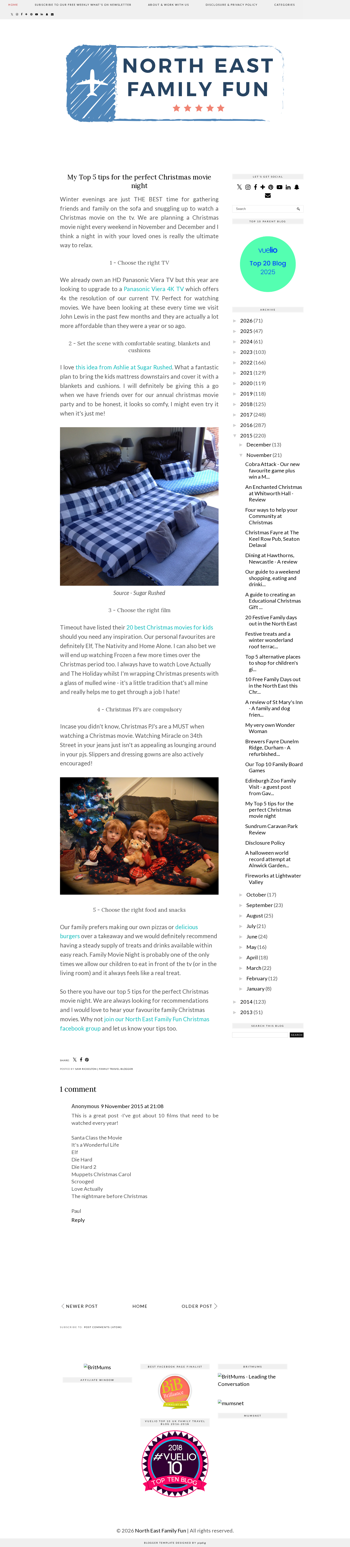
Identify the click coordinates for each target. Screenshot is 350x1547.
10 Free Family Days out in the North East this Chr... (273, 685)
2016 (246, 425)
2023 (246, 352)
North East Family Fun (161, 1530)
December (258, 444)
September (259, 905)
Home (13, 4)
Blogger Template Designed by (175, 1542)
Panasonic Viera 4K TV (153, 288)
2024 (246, 341)
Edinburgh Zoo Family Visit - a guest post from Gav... (270, 786)
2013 (246, 1012)
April (252, 957)
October (256, 894)
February (256, 978)
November (259, 455)
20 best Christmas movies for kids (169, 627)
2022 (246, 362)
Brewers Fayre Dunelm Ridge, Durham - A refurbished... (272, 747)
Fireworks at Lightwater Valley (273, 878)
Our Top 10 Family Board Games (274, 767)
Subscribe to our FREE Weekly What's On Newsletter (83, 4)
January (255, 988)
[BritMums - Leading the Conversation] (252, 1384)
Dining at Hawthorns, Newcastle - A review (271, 558)
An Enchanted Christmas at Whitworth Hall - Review (273, 493)
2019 (246, 393)
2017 (246, 414)
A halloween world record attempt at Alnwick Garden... (268, 858)
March (253, 968)
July (251, 926)
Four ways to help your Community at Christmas (271, 516)
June (251, 936)
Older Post (197, 1306)
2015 (246, 435)
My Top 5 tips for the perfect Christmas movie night (269, 809)
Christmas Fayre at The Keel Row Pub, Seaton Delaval (272, 538)
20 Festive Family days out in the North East (271, 620)
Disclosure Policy (265, 842)
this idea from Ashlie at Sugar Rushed (123, 367)
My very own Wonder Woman (270, 728)
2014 (246, 1001)
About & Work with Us (168, 4)
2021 (246, 372)
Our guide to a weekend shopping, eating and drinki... (272, 577)
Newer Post (82, 1306)
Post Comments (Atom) (103, 1327)
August (254, 915)
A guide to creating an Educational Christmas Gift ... (273, 600)
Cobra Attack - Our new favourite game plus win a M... (272, 470)
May (251, 947)
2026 (246, 320)
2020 (246, 383)
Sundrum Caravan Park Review (271, 829)
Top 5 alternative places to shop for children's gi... (272, 662)
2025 (246, 331)
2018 (246, 404)
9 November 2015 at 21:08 (132, 1106)
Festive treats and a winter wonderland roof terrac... (269, 640)
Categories (284, 4)
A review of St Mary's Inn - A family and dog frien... (274, 708)
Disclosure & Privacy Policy (232, 4)
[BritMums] (97, 1367)
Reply (78, 1220)
